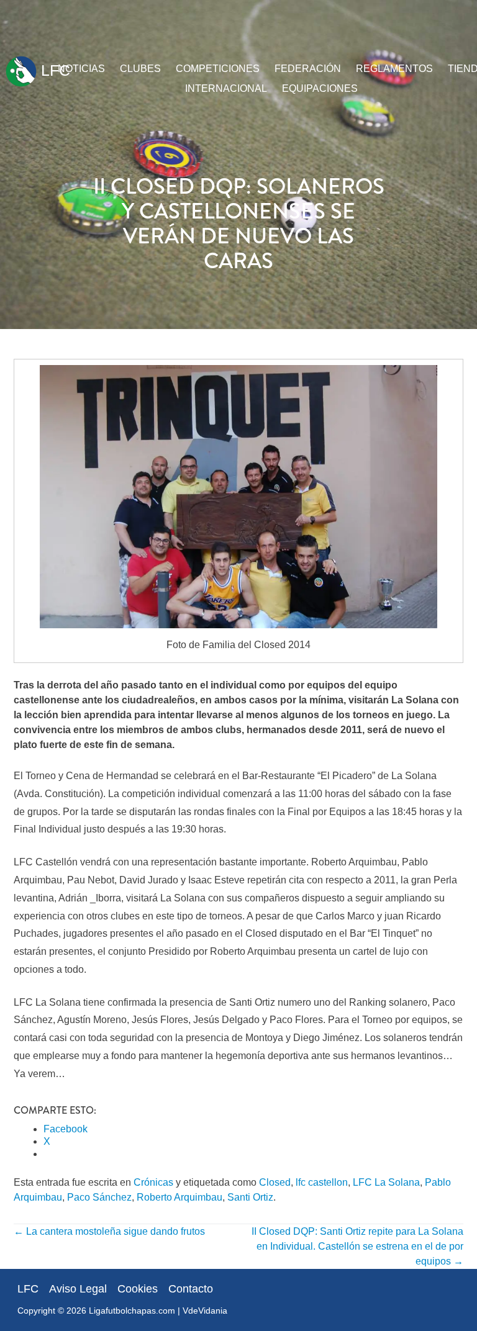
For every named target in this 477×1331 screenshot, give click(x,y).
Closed (275, 1182)
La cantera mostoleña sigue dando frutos (109, 1231)
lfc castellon (322, 1182)
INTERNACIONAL (226, 88)
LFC (53, 70)
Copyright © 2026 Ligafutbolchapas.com (96, 1310)
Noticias (81, 68)
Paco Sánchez (99, 1197)
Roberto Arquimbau (179, 1197)
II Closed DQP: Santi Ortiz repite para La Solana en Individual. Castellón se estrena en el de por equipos (357, 1246)
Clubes (140, 68)
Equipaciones (320, 88)
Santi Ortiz (250, 1197)
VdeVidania (205, 1310)
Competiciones (218, 68)
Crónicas (153, 1182)
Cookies (137, 1289)
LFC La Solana (386, 1182)
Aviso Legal (78, 1289)
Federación (308, 68)
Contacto (190, 1289)
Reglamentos (394, 68)
